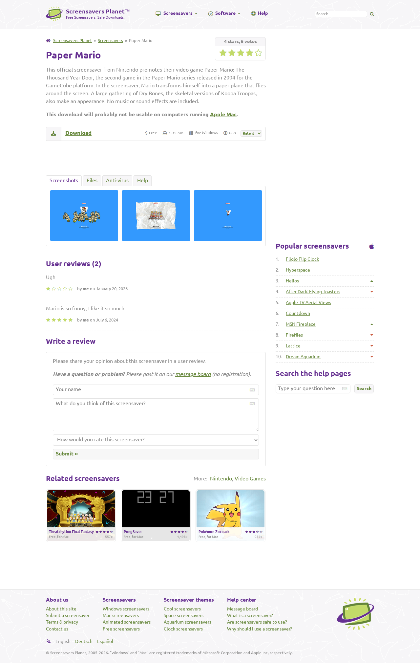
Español (105, 641)
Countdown (298, 313)
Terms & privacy (62, 622)
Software (225, 13)
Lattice (293, 345)
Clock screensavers (183, 628)
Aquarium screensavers (187, 622)
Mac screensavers (121, 615)
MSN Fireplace (301, 324)
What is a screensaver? (250, 615)
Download (78, 133)
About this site (61, 608)
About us (57, 600)
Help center (241, 600)
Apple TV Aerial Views (308, 302)
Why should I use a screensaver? (259, 628)
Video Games (250, 478)
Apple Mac (223, 114)
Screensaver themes (189, 600)
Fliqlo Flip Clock (302, 259)
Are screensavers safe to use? (257, 622)
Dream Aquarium (303, 356)
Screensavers (178, 13)
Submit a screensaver (68, 615)
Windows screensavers (126, 608)
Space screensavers (183, 615)
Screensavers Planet (72, 40)
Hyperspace (298, 270)
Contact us (57, 628)
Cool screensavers (182, 608)
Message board (242, 608)
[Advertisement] (156, 158)
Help (263, 13)
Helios (292, 280)
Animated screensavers (127, 622)
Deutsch (84, 641)
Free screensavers (121, 628)
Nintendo (221, 478)
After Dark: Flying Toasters (313, 291)
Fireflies (294, 335)
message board (193, 374)
